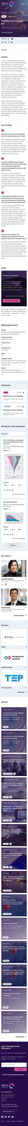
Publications (7, 12)
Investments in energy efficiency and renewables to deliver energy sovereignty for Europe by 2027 (14, 972)
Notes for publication (17, 494)
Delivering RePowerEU (10, 923)
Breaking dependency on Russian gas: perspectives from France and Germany (14, 948)
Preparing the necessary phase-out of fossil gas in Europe (13, 1018)
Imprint (13, 1121)
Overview (4, 50)
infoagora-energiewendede (10, 1106)
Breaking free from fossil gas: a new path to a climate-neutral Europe (13, 785)
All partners (21, 692)
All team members (19, 615)
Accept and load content (11, 300)
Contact (8, 1121)
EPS (12, 485)
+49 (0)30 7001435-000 (11, 1104)
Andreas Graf (5, 607)
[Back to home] (14, 1086)
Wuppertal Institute (6, 667)
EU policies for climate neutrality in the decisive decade (13, 714)
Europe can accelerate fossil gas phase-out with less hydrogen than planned (13, 878)
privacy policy (11, 289)
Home (2, 12)
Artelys (3, 646)
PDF (19, 485)
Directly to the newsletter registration (13, 1074)
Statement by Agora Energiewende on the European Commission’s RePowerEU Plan (13, 902)
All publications (20, 1036)
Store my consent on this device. (14, 296)
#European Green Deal (6, 32)
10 (10, 506)
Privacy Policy (20, 1121)
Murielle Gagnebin (7, 579)
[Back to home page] (7, 4)
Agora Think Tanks (7, 1111)
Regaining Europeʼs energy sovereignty (11, 994)
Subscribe (20, 1069)
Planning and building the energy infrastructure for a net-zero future (14, 761)
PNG (5, 485)
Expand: (5, 450)
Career (3, 1121)
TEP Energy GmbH (6, 687)
